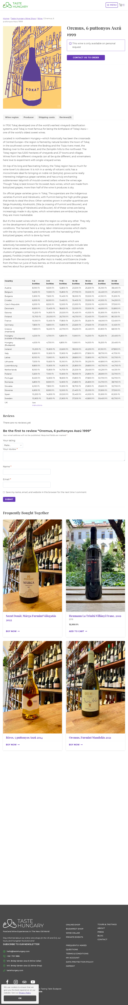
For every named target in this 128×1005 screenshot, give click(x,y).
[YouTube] (33, 982)
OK (20, 998)
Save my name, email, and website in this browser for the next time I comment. (46, 492)
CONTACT (102, 939)
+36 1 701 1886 (13, 956)
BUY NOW (11, 631)
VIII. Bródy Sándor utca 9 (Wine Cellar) (24, 961)
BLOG (100, 935)
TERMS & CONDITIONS (77, 953)
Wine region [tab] (12, 117)
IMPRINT (70, 966)
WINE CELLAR (73, 933)
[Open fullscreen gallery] (59, 106)
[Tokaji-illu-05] (32, 67)
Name (7, 466)
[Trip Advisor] (24, 982)
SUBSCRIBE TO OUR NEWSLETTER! (21, 944)
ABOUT (101, 928)
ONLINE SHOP (73, 924)
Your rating (9, 440)
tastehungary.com (15, 970)
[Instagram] (16, 982)
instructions (37, 405)
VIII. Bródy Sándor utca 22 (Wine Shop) (24, 966)
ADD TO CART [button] (76, 631)
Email (7, 479)
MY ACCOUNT (73, 958)
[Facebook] (7, 982)
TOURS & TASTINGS (107, 924)
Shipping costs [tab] (47, 117)
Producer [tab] (29, 117)
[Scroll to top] (121, 995)
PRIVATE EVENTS (74, 937)
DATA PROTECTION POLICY (79, 962)
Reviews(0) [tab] (66, 117)
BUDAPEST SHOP (74, 929)
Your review (10, 449)
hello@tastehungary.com (18, 951)
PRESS (101, 932)
